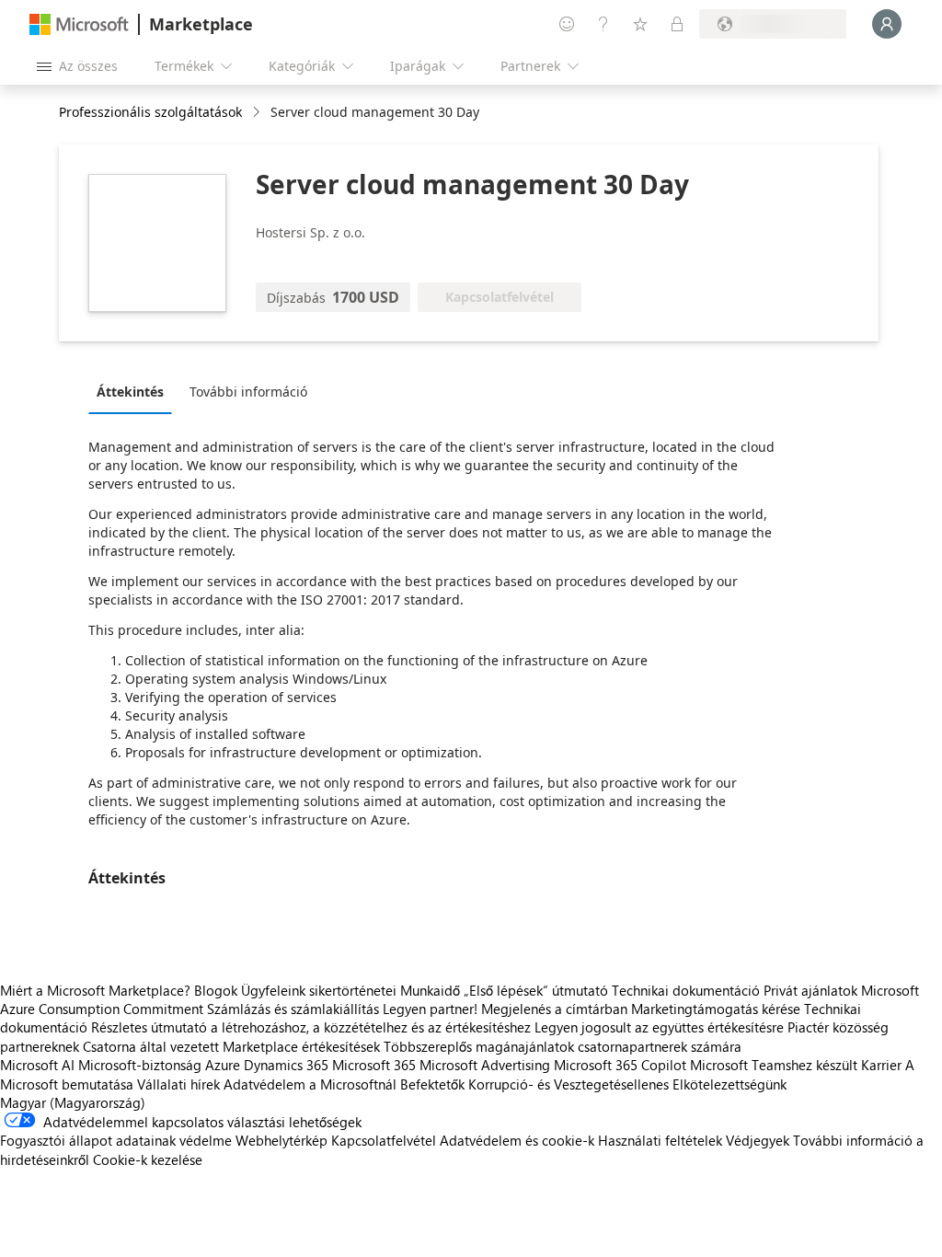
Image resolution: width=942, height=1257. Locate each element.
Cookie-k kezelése (147, 1159)
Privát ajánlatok (810, 990)
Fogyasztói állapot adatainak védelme (116, 1140)
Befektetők (432, 1084)
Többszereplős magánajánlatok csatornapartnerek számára (562, 1046)
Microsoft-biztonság (139, 1064)
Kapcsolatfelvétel (383, 1140)
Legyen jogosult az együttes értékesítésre (659, 1027)
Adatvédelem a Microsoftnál (310, 1084)
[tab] (134, 391)
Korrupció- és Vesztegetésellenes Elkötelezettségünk (627, 1084)
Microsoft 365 (374, 1064)
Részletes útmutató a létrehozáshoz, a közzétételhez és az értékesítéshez (311, 1027)
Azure (222, 1064)
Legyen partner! (430, 1008)
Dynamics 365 (286, 1064)
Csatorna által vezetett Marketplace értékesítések (231, 1046)
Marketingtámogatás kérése (715, 1008)
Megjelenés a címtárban (554, 1008)
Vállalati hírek (178, 1084)
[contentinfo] (258, 113)
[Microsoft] (79, 24)
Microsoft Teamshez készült (773, 1064)
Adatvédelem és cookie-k (517, 1140)
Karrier (881, 1064)
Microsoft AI (37, 1064)
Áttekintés (130, 391)
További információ (248, 391)
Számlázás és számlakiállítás (293, 1008)
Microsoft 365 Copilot (620, 1064)
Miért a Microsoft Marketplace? (95, 990)
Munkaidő (430, 990)
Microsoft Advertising (484, 1064)
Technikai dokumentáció (686, 990)
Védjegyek (757, 1140)
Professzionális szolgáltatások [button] (150, 112)
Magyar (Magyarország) (72, 1102)
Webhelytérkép (281, 1140)
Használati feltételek (660, 1140)
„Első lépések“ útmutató (536, 990)
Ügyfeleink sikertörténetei (318, 990)
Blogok (215, 990)
